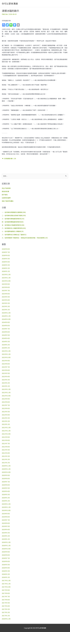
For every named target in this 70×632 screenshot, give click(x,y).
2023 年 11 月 (6, 354)
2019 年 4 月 (6, 529)
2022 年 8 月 (6, 402)
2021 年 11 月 (6, 431)
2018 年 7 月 (6, 558)
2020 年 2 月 (6, 498)
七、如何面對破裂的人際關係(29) (13, 231)
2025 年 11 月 (6, 278)
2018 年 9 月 (6, 552)
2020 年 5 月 (6, 488)
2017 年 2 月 (6, 612)
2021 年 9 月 (6, 437)
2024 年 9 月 (6, 322)
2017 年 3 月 (6, 609)
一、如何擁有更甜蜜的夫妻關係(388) (14, 212)
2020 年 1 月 (6, 501)
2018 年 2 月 (6, 574)
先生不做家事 (6, 188)
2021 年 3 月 (6, 456)
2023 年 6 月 (6, 370)
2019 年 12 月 (6, 504)
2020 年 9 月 (6, 475)
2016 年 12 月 (6, 619)
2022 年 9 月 (6, 399)
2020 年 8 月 (6, 478)
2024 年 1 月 (6, 348)
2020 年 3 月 (6, 494)
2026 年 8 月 (6, 249)
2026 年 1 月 (6, 271)
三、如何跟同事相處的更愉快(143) (13, 219)
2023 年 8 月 (6, 364)
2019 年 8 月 (6, 517)
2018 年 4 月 (6, 568)
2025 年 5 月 (6, 297)
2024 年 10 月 (6, 319)
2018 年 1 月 (6, 577)
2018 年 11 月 (6, 545)
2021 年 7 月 (6, 443)
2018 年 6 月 (6, 561)
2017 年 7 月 (6, 596)
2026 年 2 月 (6, 268)
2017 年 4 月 (6, 606)
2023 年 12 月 (6, 351)
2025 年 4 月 (6, 300)
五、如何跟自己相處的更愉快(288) (13, 225)
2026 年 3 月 (6, 265)
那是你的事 (5, 191)
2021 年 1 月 (6, 463)
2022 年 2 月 (6, 421)
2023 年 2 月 (6, 383)
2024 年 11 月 (6, 316)
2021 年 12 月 (6, 427)
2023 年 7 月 (6, 367)
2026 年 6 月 (6, 255)
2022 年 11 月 (6, 392)
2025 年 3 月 (6, 303)
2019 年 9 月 (6, 514)
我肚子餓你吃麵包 (7, 201)
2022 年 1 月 (6, 424)
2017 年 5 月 (6, 603)
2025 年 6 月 (6, 294)
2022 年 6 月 (6, 408)
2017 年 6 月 (6, 600)
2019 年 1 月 (6, 539)
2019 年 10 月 (6, 510)
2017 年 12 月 (6, 580)
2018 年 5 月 (6, 565)
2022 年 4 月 (6, 415)
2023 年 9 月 (6, 361)
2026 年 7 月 (6, 252)
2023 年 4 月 (6, 376)
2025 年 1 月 (6, 310)
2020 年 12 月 (6, 466)
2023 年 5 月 (6, 373)
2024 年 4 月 (6, 338)
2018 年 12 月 (6, 542)
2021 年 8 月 (6, 440)
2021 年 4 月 (6, 453)
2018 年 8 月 (6, 555)
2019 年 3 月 (6, 533)
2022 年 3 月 (6, 418)
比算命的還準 (6, 198)
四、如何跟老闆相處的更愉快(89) (13, 222)
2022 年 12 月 (6, 389)
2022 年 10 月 (6, 396)
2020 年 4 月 (6, 491)
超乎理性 (5, 195)
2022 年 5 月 (6, 412)
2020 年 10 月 (6, 472)
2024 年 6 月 (6, 332)
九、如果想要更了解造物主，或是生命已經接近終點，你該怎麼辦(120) (25, 238)
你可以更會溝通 (10, 3)
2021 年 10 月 (6, 434)
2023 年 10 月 (6, 357)
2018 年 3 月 (6, 571)
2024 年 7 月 (6, 329)
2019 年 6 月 (6, 523)
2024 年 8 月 (6, 325)
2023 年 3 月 (6, 380)
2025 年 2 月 (6, 306)
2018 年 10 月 (6, 549)
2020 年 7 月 (6, 482)
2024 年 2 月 (6, 345)
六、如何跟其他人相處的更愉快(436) (14, 228)
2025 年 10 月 (6, 281)
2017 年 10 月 (6, 587)
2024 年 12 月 (6, 313)
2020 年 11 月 (6, 469)
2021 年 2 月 (6, 459)
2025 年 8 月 (6, 287)
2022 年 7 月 (6, 405)
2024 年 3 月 (6, 341)
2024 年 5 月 (6, 335)
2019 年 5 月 (6, 526)
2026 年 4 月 (6, 262)
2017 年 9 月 (6, 590)
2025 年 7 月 (6, 290)
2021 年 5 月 (6, 450)
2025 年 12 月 (6, 274)
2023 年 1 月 (6, 386)
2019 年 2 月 (6, 536)
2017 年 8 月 (6, 593)
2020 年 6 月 (6, 485)
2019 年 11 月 (6, 507)
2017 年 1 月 (6, 616)
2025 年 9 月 (6, 284)
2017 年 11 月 (6, 584)
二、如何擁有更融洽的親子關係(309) (14, 215)
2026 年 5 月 (6, 259)
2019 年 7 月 (6, 520)
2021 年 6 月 (6, 447)
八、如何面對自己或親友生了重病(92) (14, 235)
